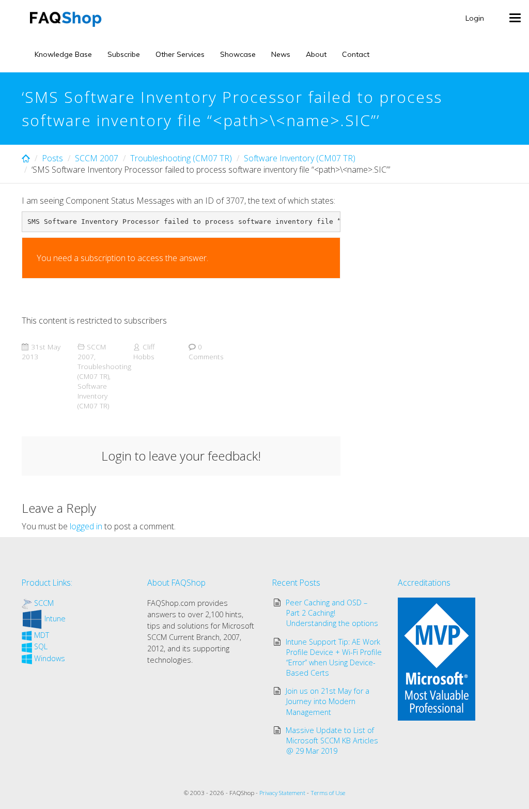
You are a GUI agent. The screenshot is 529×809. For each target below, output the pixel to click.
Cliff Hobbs (143, 351)
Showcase (238, 54)
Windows (49, 658)
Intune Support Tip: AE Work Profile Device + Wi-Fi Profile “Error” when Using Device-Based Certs (334, 657)
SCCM (44, 603)
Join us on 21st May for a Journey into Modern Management (327, 701)
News (280, 54)
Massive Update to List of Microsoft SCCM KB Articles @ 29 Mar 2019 (332, 740)
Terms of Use (327, 793)
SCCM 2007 (96, 158)
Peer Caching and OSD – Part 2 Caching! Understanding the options (332, 613)
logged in (86, 526)
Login (474, 18)
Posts (52, 158)
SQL (41, 646)
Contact (355, 54)
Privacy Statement (282, 793)
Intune (55, 618)
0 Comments (206, 351)
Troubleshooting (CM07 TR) (181, 158)
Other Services (180, 54)
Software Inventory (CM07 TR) (299, 158)
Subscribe (123, 54)
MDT (41, 635)
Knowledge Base (63, 54)
